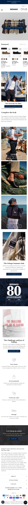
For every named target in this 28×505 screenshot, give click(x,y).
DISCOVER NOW (14, 351)
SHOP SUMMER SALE (14, 274)
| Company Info (22, 503)
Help (13, 476)
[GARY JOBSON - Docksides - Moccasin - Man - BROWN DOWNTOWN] (24, 59)
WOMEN (17, 191)
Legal (13, 484)
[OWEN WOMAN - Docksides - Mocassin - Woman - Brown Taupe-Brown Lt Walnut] (4, 59)
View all (23, 44)
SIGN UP (14, 438)
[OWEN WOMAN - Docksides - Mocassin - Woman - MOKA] (6, 59)
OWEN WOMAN (5, 64)
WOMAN (17, 157)
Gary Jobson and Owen (14, 22)
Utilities (13, 480)
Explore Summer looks (13, 106)
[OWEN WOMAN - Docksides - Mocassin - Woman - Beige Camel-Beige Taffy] (2, 59)
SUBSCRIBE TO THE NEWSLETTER (13, 488)
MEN (10, 157)
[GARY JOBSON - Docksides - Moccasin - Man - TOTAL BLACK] (26, 59)
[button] (3, 502)
